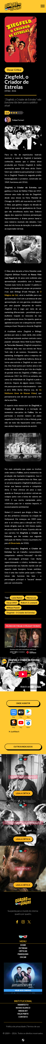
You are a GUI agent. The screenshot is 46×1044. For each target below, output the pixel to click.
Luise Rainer (17, 597)
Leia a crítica (23, 793)
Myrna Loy (31, 597)
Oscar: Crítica (14, 69)
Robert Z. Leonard (29, 602)
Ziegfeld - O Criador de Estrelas (21, 612)
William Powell (13, 607)
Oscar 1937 (12, 602)
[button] (42, 6)
